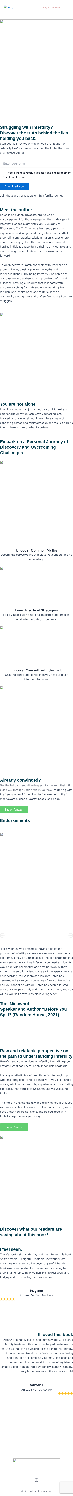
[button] (2, 935)
